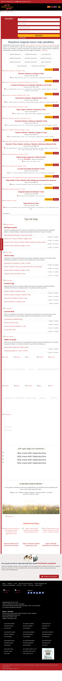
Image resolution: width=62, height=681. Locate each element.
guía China (7, 653)
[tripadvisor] (48, 653)
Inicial (4, 583)
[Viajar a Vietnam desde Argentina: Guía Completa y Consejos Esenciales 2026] (11, 534)
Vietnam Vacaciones (15, 54)
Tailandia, (38, 45)
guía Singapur (45, 636)
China (54, 398)
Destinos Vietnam (8, 626)
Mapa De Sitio (38, 585)
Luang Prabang (34, 90)
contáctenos (44, 50)
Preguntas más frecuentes (26, 583)
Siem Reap (49, 77)
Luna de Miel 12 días (10, 329)
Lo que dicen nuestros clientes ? (31, 484)
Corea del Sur (8, 428)
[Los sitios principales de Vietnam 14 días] (14, 166)
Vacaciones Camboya (28, 623)
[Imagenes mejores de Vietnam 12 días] (13, 189)
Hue (29, 77)
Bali (57, 102)
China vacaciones (22, 66)
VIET (16, 668)
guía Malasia (7, 645)
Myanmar (53, 45)
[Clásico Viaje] (7, 252)
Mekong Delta (42, 77)
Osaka (26, 113)
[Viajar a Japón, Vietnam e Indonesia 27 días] (15, 106)
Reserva (56, 69)
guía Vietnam (7, 628)
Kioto (23, 113)
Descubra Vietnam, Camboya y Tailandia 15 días (31, 121)
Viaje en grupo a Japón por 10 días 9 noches (31, 157)
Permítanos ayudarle (46, 563)
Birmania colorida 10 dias (11, 322)
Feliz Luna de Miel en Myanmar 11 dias (15, 326)
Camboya (43, 45)
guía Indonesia (27, 645)
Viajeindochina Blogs (31, 523)
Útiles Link (31, 585)
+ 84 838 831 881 (9, 1)
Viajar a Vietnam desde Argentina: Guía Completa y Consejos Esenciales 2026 (11, 546)
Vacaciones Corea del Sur (29, 649)
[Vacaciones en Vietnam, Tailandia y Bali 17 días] (16, 95)
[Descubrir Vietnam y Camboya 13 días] (13, 70)
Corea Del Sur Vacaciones (38, 66)
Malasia (19, 398)
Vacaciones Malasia (9, 640)
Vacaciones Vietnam (9, 623)
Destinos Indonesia (28, 643)
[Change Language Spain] (48, 7)
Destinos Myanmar (28, 634)
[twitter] (31, 592)
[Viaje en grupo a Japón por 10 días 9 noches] (15, 154)
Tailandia (42, 369)
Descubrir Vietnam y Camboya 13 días (31, 73)
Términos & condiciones (8, 585)
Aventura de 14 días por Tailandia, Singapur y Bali (18, 238)
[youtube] (34, 592)
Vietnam (8, 369)
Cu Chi (46, 207)
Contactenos (48, 69)
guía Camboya (26, 628)
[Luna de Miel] (7, 308)
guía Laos (44, 628)
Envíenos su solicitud (50, 576)
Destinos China (8, 651)
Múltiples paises (10, 227)
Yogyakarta (39, 113)
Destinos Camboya (28, 626)
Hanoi (12, 77)
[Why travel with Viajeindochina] (31, 453)
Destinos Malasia (8, 643)
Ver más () (6, 213)
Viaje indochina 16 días (31, 203)
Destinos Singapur (47, 634)
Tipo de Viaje (31, 219)
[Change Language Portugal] (51, 7)
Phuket (53, 102)
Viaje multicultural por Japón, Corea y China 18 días (18, 235)
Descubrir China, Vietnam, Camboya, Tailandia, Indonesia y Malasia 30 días (31, 144)
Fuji (31, 161)
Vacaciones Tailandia (9, 632)
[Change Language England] (55, 7)
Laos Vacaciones (46, 54)
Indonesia (31, 398)
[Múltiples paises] (8, 224)
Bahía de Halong (19, 77)
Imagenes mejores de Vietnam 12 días (31, 192)
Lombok (48, 113)
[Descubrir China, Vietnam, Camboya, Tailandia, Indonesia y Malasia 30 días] (23, 141)
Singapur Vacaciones (46, 58)
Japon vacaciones (46, 62)
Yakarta (34, 113)
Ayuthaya (55, 125)
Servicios (9, 583)
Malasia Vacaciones (15, 62)
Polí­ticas (19, 585)
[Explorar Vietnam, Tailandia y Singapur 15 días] (15, 129)
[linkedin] (37, 592)
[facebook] (28, 592)
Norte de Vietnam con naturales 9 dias (14, 301)
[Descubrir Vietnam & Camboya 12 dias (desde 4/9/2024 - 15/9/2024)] (31, 500)
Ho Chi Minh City (34, 77)
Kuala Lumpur (28, 149)
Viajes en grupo (10, 339)
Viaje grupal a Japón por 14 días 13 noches (16, 350)
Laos (48, 45)
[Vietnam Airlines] (9, 592)
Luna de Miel (9, 311)
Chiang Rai (26, 90)
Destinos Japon (46, 643)
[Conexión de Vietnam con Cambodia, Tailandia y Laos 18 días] (20, 82)
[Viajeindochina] (8, 7)
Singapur (7, 398)
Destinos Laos (45, 626)
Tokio (15, 113)
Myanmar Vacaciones (31, 58)
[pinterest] (40, 592)
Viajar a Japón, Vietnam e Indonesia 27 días (31, 109)
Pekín (37, 149)
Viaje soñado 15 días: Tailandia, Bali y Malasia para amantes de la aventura (31, 180)
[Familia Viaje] (7, 280)
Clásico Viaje (9, 255)
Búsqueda (38, 35)
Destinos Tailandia (9, 634)
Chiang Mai (54, 89)
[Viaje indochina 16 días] (9, 200)
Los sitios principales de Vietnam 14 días (31, 169)
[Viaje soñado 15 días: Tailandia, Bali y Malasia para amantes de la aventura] (23, 177)
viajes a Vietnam (29, 45)
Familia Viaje (9, 283)
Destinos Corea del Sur (29, 651)
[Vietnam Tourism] (20, 592)
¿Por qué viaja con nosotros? (31, 448)
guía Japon (45, 645)
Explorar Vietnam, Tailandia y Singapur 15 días (31, 132)
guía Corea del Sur (28, 653)
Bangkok (49, 89)
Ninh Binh (20, 173)
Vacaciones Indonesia (29, 640)
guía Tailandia (8, 636)
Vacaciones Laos (46, 623)
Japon (42, 398)
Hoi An (25, 77)
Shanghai (41, 149)
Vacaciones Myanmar (28, 632)
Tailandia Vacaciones (15, 58)
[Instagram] (43, 592)
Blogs (15, 583)
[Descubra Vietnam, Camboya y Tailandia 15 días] (16, 118)
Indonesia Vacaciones (31, 62)
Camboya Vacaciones (30, 54)
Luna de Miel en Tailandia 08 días (13, 319)
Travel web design (7, 668)
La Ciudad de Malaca (47, 184)
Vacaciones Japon (46, 640)
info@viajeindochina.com (24, 1)
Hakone (19, 113)
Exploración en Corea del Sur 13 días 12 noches (17, 263)
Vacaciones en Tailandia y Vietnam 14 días (15, 298)
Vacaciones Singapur (47, 632)
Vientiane (6, 207)
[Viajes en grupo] (8, 336)
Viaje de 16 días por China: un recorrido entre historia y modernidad (23, 266)
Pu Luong (14, 173)
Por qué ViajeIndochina (40, 583)
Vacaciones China (8, 649)
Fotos (24, 585)
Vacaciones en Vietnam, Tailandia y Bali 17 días (31, 98)
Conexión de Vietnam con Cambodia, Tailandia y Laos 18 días (31, 85)
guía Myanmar (26, 636)
